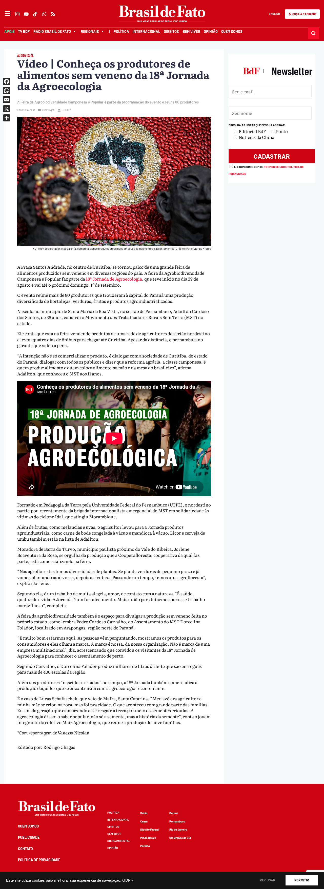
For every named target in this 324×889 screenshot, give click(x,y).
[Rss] (53, 14)
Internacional (146, 31)
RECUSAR (267, 880)
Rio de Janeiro (178, 829)
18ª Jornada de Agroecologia (113, 279)
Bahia (143, 813)
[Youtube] (26, 14)
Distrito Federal (149, 829)
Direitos (171, 31)
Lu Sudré (66, 110)
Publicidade (28, 837)
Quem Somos (231, 31)
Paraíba (145, 846)
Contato (25, 848)
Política (121, 31)
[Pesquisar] (313, 33)
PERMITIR (301, 880)
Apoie (9, 31)
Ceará (144, 821)
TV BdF (24, 31)
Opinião (211, 31)
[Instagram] (17, 14)
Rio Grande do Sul (180, 837)
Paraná (173, 813)
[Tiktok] (35, 14)
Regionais (90, 31)
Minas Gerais (148, 837)
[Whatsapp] (44, 14)
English (274, 13)
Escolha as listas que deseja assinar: (257, 125)
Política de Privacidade (39, 860)
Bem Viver (191, 31)
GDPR (127, 880)
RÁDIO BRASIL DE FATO (52, 31)
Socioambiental (118, 840)
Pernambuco (177, 821)
